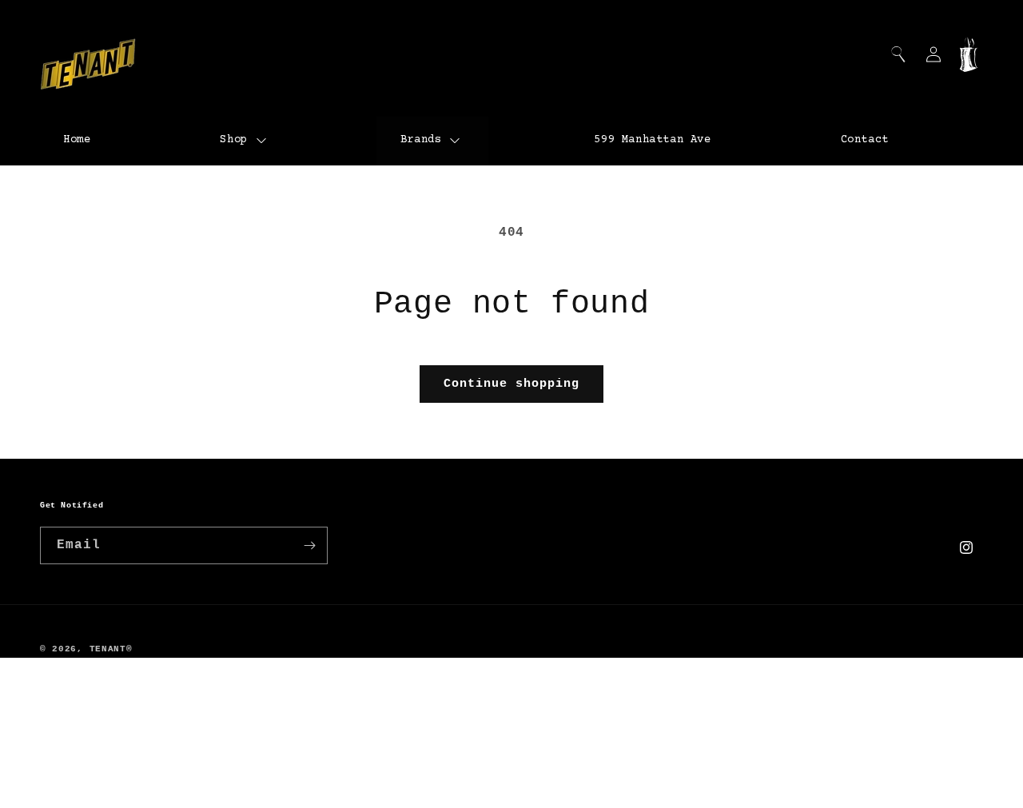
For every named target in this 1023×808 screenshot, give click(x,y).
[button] (898, 54)
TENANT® (111, 649)
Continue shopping (511, 384)
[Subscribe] (309, 545)
